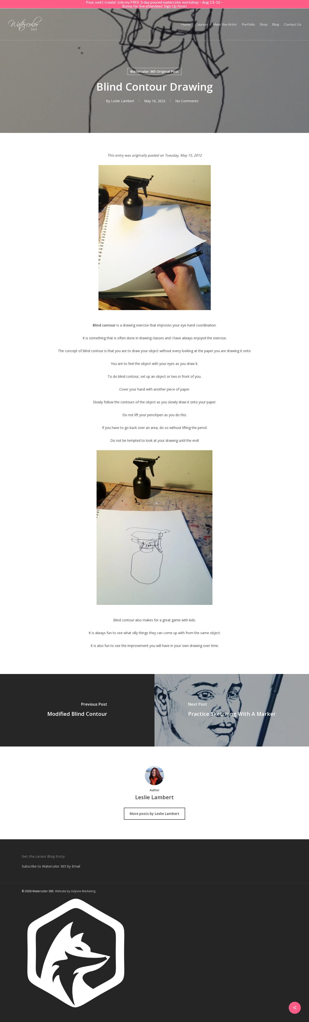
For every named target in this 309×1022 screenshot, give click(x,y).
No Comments (186, 101)
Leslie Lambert (122, 101)
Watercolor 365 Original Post (154, 71)
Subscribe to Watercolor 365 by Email (51, 866)
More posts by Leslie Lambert (154, 813)
